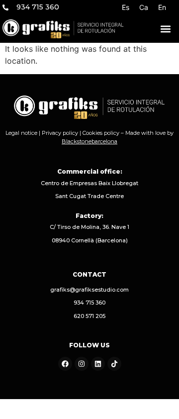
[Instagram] (82, 364)
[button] (165, 28)
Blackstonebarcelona (89, 141)
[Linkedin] (98, 364)
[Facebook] (65, 364)
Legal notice (21, 132)
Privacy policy (60, 132)
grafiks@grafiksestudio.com (89, 289)
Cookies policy (101, 132)
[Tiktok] (114, 364)
